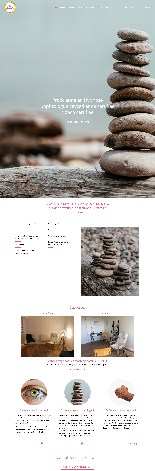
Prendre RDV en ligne (77, 121)
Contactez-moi (77, 369)
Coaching (104, 7)
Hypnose (63, 7)
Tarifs (126, 7)
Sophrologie (94, 7)
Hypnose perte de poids (78, 7)
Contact (147, 7)
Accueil (54, 7)
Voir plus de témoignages (77, 466)
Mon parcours (116, 7)
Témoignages (136, 7)
